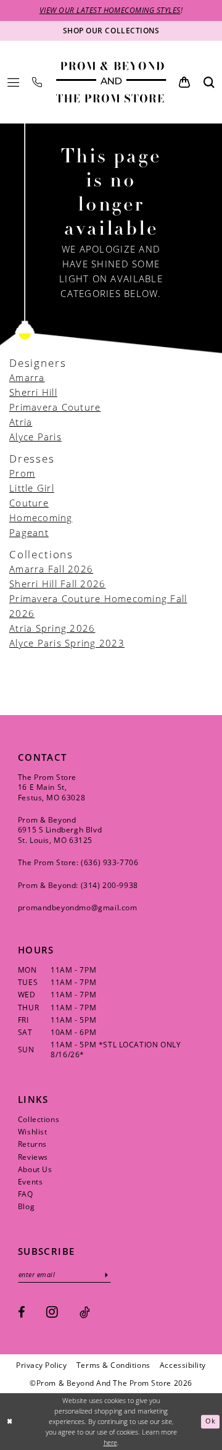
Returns (32, 1144)
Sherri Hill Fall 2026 (57, 583)
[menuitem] (13, 82)
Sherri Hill (33, 392)
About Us (35, 1169)
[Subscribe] (106, 1275)
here (110, 1442)
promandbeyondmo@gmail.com (78, 907)
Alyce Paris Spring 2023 (67, 643)
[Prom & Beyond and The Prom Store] (111, 82)
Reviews (33, 1157)
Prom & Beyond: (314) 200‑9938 (78, 885)
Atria (20, 422)
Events (30, 1181)
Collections (38, 1119)
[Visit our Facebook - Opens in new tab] (21, 1312)
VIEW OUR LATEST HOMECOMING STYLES (110, 10)
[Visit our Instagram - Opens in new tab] (52, 1311)
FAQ (25, 1194)
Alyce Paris (35, 436)
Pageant (29, 532)
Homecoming (41, 517)
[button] (13, 82)
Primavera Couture (55, 407)
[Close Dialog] (9, 1421)
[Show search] (209, 81)
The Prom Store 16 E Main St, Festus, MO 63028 (51, 787)
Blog (26, 1206)
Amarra (27, 377)
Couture (29, 503)
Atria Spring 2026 (52, 628)
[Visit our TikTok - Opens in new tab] (85, 1312)
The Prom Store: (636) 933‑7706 (78, 862)
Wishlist (32, 1131)
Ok (210, 1421)
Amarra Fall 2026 (51, 569)
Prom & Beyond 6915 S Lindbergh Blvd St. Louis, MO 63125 (60, 830)
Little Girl (31, 488)
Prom (22, 473)
